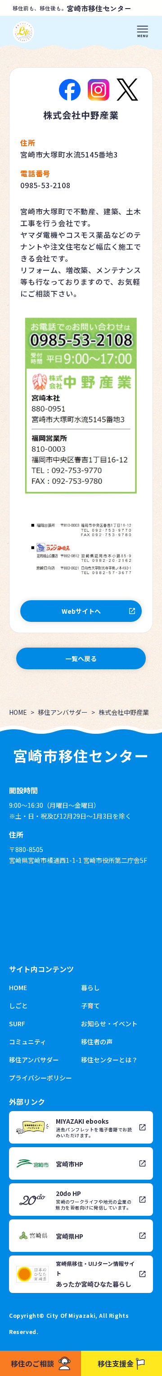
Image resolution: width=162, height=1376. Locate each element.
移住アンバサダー (63, 712)
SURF (17, 1023)
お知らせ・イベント (109, 1023)
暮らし (90, 987)
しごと (18, 1005)
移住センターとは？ (109, 1059)
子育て (90, 1005)
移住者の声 (96, 1041)
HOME (18, 712)
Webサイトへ (81, 611)
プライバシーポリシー (40, 1077)
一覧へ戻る (81, 658)
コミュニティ (27, 1041)
